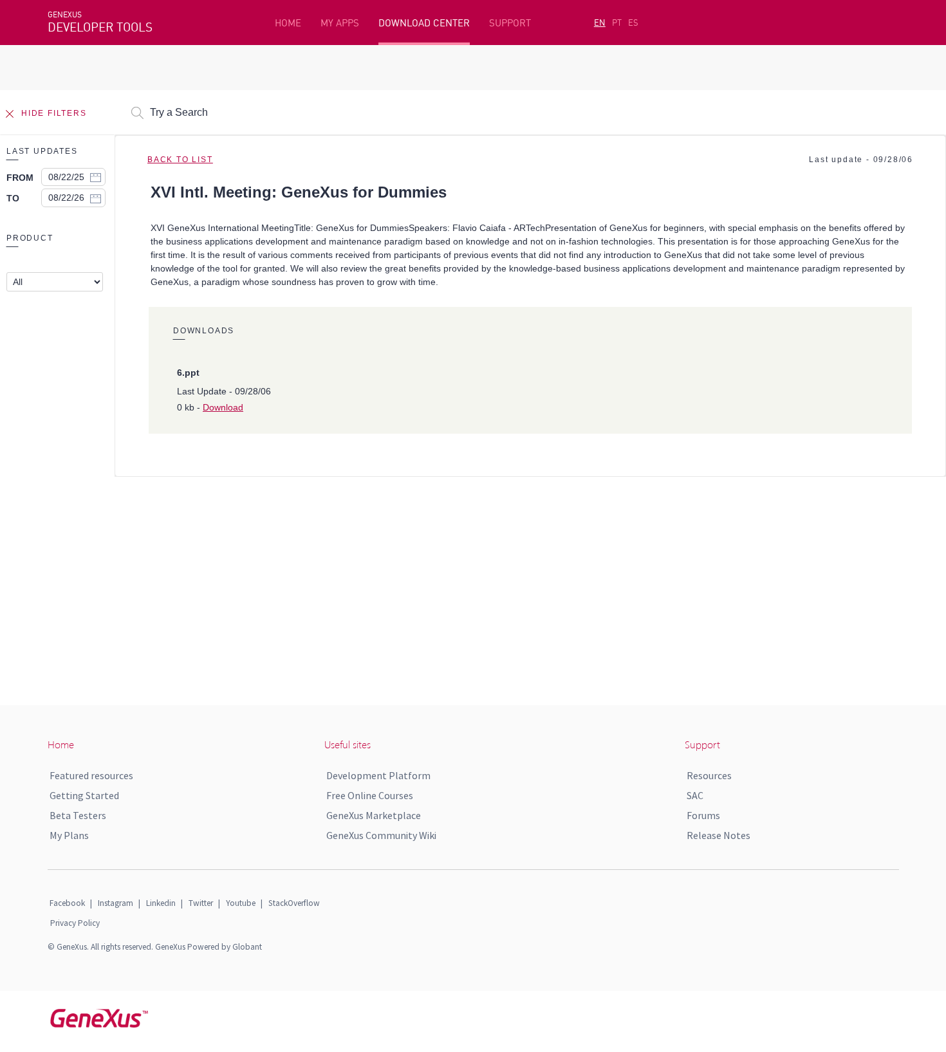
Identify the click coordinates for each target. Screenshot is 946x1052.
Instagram (115, 903)
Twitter (201, 903)
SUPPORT (510, 23)
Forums (703, 815)
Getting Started (84, 795)
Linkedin (161, 903)
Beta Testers (78, 815)
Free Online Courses (369, 795)
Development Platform (378, 775)
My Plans (69, 835)
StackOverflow (294, 903)
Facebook (67, 903)
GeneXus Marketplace (373, 815)
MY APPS (339, 23)
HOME (288, 23)
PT (617, 22)
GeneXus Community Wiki (381, 835)
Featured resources (91, 775)
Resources (709, 775)
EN (600, 22)
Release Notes (718, 835)
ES (633, 22)
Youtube (240, 903)
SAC (695, 795)
